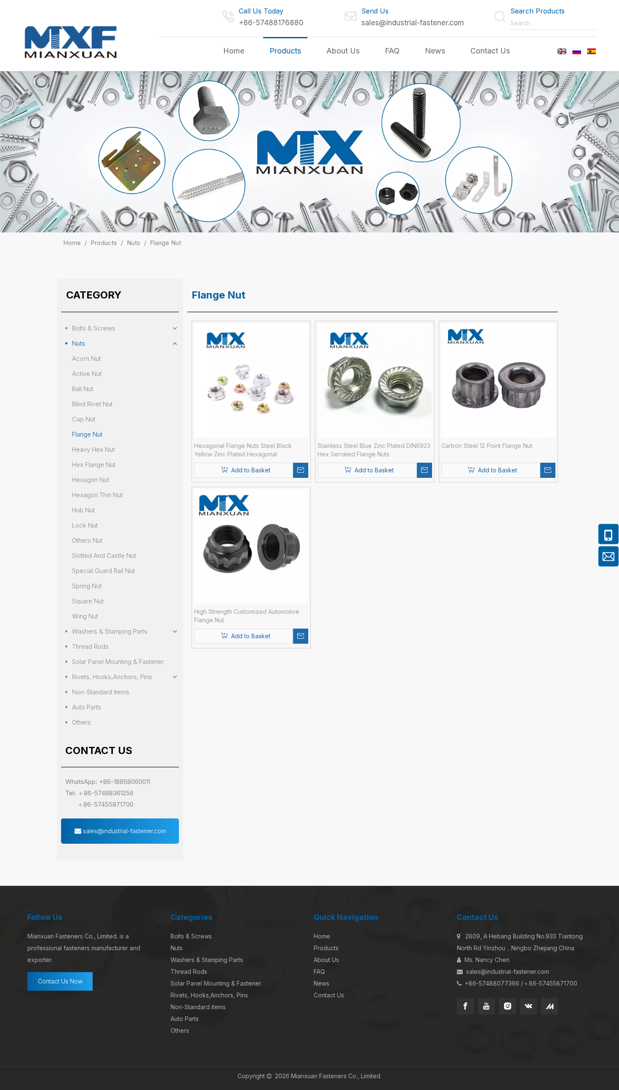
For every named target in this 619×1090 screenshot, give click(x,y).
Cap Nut (83, 419)
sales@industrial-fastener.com (412, 23)
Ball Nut (82, 389)
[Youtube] (486, 1006)
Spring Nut (86, 586)
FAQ (319, 971)
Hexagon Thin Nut (97, 495)
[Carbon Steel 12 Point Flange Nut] (498, 379)
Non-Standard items (100, 692)
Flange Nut (87, 434)
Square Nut (88, 601)
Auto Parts (86, 707)
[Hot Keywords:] (589, 23)
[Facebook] (465, 1006)
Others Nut (87, 540)
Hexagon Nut (90, 480)
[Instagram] (507, 1006)
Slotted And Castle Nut (104, 556)
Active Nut (86, 374)
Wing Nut (85, 616)
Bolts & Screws (93, 328)
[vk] (528, 1006)
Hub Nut (83, 510)
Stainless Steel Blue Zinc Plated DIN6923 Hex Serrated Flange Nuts (374, 450)
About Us (326, 959)
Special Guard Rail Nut (103, 571)
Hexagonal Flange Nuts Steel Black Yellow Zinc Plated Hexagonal (243, 450)
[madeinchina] (549, 1006)
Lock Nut (85, 525)
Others (81, 722)
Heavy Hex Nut (93, 449)
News (321, 983)
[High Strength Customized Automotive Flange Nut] (251, 545)
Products (326, 947)
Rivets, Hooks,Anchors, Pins (112, 677)
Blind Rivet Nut (92, 404)
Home (322, 936)
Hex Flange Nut (93, 465)
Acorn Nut (86, 358)
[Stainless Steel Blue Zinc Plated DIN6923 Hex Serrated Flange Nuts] (375, 379)
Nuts (78, 343)
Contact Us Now (60, 981)
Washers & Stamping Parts (109, 631)
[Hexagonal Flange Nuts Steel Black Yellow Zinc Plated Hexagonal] (251, 379)
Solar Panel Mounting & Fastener (118, 662)
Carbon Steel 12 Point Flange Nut (486, 445)
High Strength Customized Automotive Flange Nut (246, 616)
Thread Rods (90, 646)
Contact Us (329, 995)
